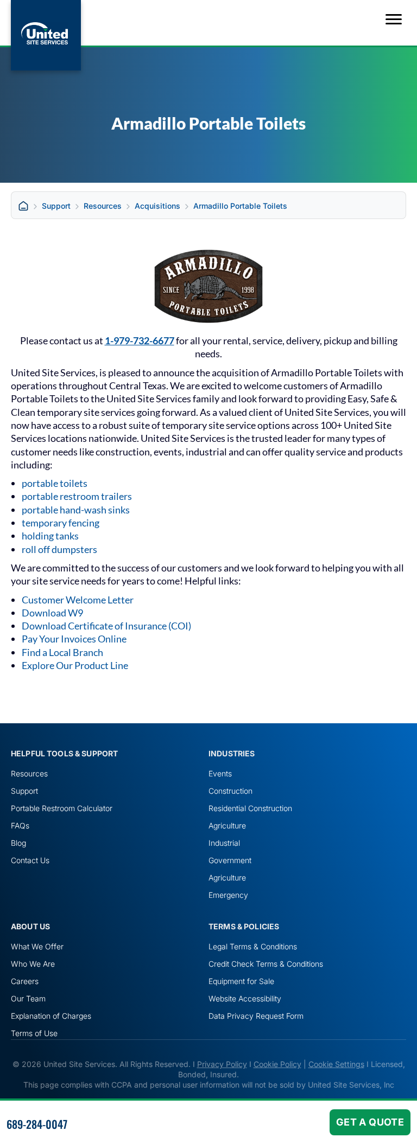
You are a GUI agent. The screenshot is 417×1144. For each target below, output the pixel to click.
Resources (103, 205)
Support (56, 205)
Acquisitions (157, 205)
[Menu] (393, 19)
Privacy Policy (222, 1064)
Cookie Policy (277, 1064)
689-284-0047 (37, 1124)
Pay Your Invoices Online (74, 639)
